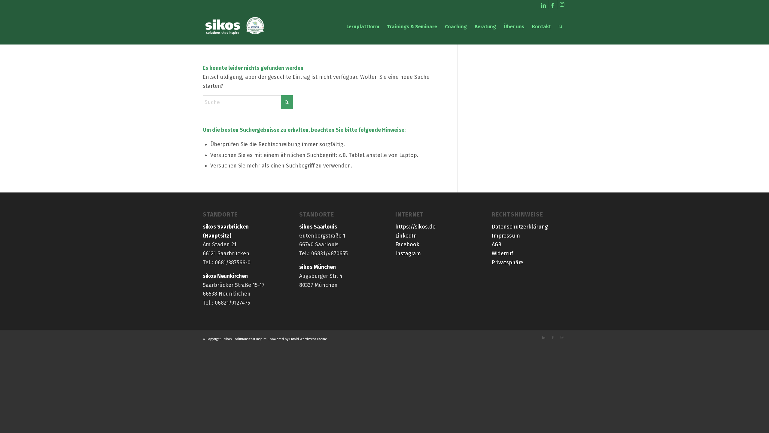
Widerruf (502, 253)
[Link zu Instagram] (561, 4)
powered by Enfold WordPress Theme (298, 339)
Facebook (407, 244)
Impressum (506, 235)
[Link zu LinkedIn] (543, 4)
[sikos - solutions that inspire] (235, 27)
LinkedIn (406, 235)
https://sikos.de (415, 226)
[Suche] (561, 27)
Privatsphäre (507, 262)
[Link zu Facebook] (552, 4)
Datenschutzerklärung (520, 226)
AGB (496, 244)
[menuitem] (362, 27)
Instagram (408, 253)
